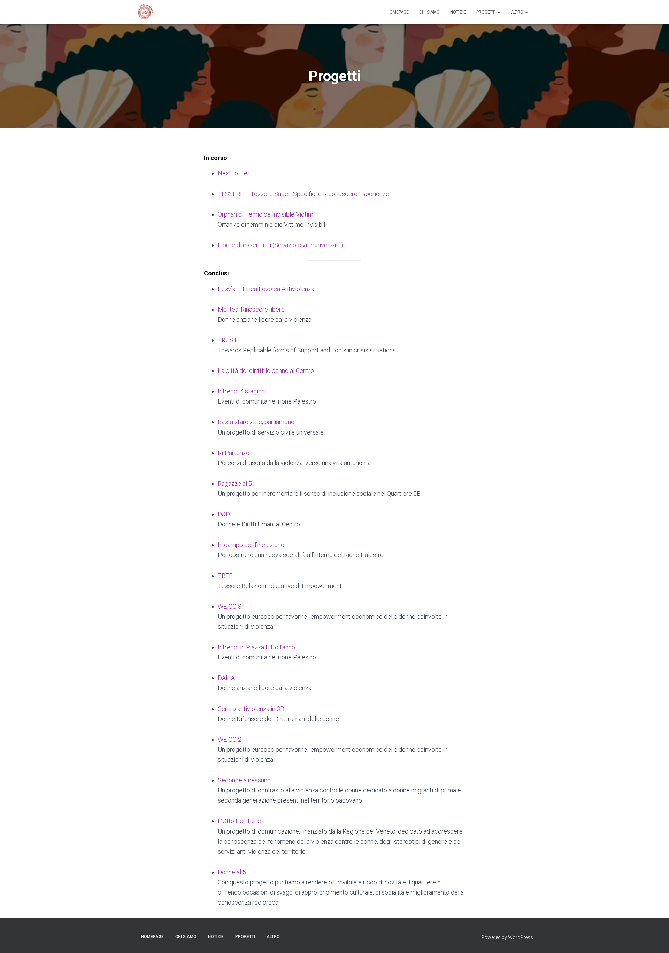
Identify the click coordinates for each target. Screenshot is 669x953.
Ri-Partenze (233, 452)
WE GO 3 (229, 606)
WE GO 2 (229, 739)
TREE (225, 575)
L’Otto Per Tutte (239, 821)
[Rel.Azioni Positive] (145, 12)
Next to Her (233, 173)
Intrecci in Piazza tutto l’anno (256, 647)
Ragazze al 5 (235, 483)
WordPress (520, 937)
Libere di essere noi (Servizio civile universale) (280, 245)
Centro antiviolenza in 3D (251, 708)
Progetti (486, 12)
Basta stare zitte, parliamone (256, 421)
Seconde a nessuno (244, 780)
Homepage (398, 12)
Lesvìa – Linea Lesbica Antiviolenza (266, 288)
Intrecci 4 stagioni (242, 391)
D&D (224, 514)
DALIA (226, 677)
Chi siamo (429, 12)
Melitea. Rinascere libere (251, 309)
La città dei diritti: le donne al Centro (266, 370)
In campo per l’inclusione (251, 544)
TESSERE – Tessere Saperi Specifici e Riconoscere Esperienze (303, 193)
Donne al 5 (232, 872)
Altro (517, 12)
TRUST (227, 340)
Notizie (458, 12)
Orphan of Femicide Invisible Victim (265, 214)
